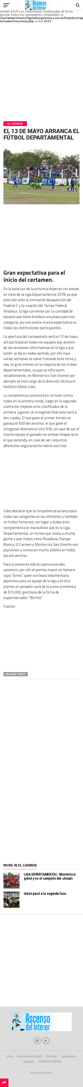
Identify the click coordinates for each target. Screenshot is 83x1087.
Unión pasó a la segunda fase (45, 893)
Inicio (10, 1056)
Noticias (51, 1056)
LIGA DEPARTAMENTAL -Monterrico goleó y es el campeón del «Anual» (50, 876)
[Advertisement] (41, 75)
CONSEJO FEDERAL (50, 1061)
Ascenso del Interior (30, 1056)
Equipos (29, 1061)
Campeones (68, 1056)
